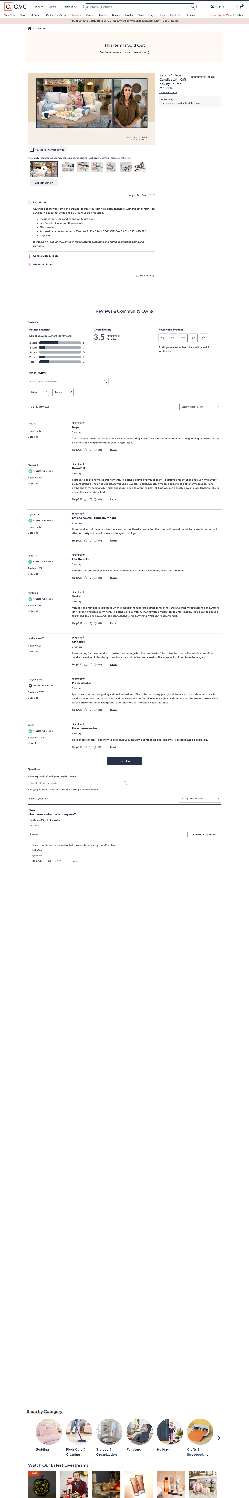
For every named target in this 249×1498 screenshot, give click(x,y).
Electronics (176, 15)
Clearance (75, 15)
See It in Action (44, 182)
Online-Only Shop (56, 15)
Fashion (103, 15)
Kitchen (191, 15)
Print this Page (147, 275)
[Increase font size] (150, 195)
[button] (213, 6)
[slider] (91, 138)
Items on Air (70, 6)
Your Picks (9, 15)
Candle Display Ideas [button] (45, 255)
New (22, 15)
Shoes (141, 15)
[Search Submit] (193, 7)
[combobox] (136, 7)
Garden (90, 15)
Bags (151, 15)
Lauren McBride (168, 92)
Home (162, 15)
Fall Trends (35, 15)
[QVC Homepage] (29, 29)
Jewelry (128, 15)
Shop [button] (37, 6)
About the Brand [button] (43, 264)
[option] (124, 21)
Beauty (116, 15)
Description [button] (40, 202)
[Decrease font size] (154, 195)
